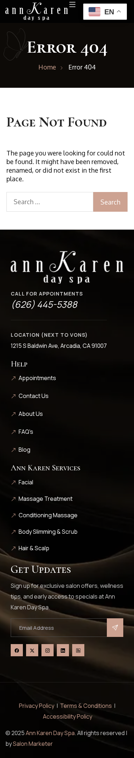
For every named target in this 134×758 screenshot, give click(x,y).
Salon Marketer (33, 744)
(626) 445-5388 (44, 304)
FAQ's (26, 432)
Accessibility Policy (67, 716)
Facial (26, 482)
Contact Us (34, 396)
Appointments (37, 378)
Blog (24, 450)
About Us (31, 414)
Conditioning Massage (48, 515)
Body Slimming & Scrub (48, 532)
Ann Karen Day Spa (50, 733)
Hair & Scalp (34, 548)
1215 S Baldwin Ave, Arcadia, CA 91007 (59, 346)
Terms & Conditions (86, 706)
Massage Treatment (46, 499)
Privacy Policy (36, 706)
